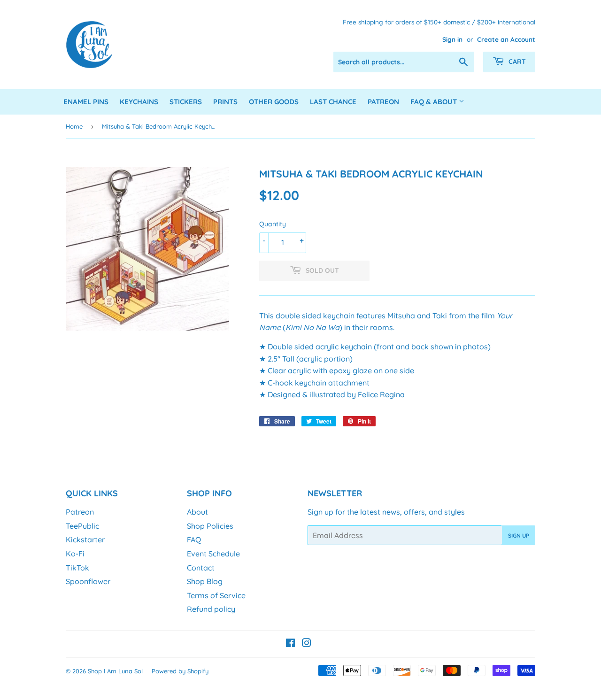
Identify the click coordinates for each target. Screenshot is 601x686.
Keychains (139, 101)
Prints (225, 101)
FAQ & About (434, 101)
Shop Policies (210, 526)
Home (74, 126)
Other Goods (274, 101)
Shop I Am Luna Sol (115, 671)
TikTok (77, 567)
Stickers (186, 101)
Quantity (272, 224)
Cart (516, 61)
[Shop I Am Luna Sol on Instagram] (306, 643)
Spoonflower (88, 581)
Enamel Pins (85, 101)
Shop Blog (205, 581)
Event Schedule (213, 553)
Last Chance (333, 101)
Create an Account (506, 39)
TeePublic (82, 526)
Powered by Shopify (180, 671)
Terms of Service (216, 595)
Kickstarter (85, 539)
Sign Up (518, 535)
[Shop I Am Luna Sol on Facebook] (290, 643)
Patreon (383, 101)
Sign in (452, 39)
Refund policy (211, 609)
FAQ (194, 539)
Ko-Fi (75, 553)
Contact (201, 567)
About (197, 511)
